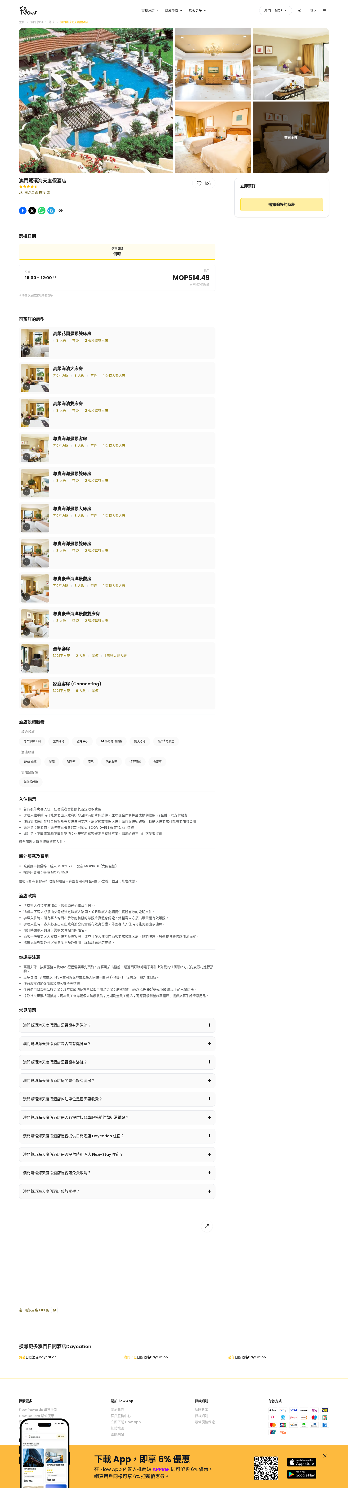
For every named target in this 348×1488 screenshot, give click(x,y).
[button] (96, 100)
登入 (313, 10)
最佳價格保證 (205, 1422)
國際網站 (117, 1434)
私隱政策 (201, 1410)
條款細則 (201, 1416)
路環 (51, 22)
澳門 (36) (36, 22)
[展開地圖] (207, 1226)
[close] (325, 1456)
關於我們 (117, 1410)
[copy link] (60, 210)
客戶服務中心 (121, 1416)
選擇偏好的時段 (281, 204)
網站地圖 (117, 1428)
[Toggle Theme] (299, 10)
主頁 (22, 22)
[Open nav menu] (324, 10)
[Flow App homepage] (28, 10)
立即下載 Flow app (126, 1422)
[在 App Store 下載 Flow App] (301, 1462)
